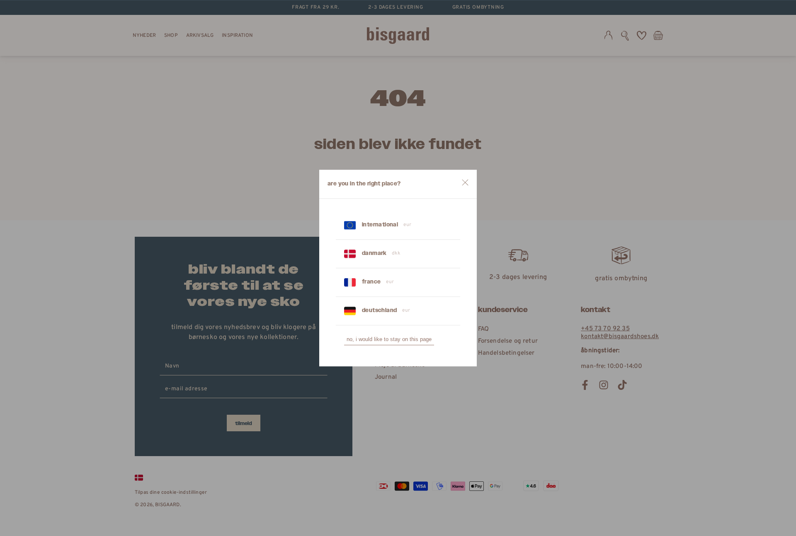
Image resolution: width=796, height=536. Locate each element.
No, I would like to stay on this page (389, 339)
